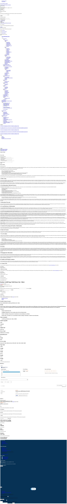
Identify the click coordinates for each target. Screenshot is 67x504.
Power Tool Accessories (6, 64)
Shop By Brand (4, 101)
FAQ (2, 444)
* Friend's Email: (2, 159)
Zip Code (28, 288)
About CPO (3, 447)
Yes (3, 499)
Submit (1, 15)
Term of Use (4, 120)
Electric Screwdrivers (9, 45)
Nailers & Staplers (7, 54)
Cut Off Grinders (9, 57)
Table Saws (8, 53)
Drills (5, 40)
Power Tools (5, 38)
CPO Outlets (3, 1)
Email (1, 18)
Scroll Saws (8, 52)
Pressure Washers (7, 73)
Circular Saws (8, 49)
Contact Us (3, 30)
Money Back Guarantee (5, 443)
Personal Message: (2, 162)
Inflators (6, 78)
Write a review (8, 284)
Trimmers (6, 68)
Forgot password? (2, 20)
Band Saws (8, 48)
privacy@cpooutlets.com (56, 270)
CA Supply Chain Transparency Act (6, 450)
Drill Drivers (8, 42)
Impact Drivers (8, 43)
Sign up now (9, 418)
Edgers (7, 71)
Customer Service (4, 110)
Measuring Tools (7, 92)
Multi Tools (6, 63)
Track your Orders (4, 31)
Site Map (4, 123)
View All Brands (5, 109)
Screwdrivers (6, 93)
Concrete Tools (5, 95)
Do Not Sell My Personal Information (6, 492)
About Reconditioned (6, 117)
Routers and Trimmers (7, 62)
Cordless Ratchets (7, 61)
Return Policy (5, 112)
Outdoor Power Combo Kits (8, 66)
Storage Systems (7, 81)
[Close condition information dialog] (0, 404)
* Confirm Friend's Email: (3, 160)
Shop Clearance (4, 100)
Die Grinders (8, 58)
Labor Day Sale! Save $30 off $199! (6, 138)
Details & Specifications (5, 298)
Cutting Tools (6, 90)
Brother (13, 401)
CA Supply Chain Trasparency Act (7, 119)
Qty (0, 290)
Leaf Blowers (6, 67)
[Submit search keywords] (10, 7)
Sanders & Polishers (7, 60)
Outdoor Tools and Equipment (7, 65)
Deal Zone (3, 137)
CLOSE (6, 500)
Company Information (4, 115)
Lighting (4, 85)
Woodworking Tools (5, 94)
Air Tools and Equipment (6, 75)
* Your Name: (2, 157)
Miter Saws (8, 51)
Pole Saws (6, 74)
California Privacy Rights (6, 122)
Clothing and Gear (5, 82)
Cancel (1, 499)
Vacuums (4, 96)
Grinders (6, 55)
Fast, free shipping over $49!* (4, 3)
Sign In (1, 21)
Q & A (3, 299)
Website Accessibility (4, 451)
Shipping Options (5, 113)
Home (2, 136)
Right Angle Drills (9, 44)
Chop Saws (8, 50)
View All (8, 46)
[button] (33, 149)
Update (30, 288)
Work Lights (6, 87)
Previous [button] (2, 124)
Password (1, 19)
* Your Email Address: (3, 158)
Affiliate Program (4, 449)
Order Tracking (4, 441)
